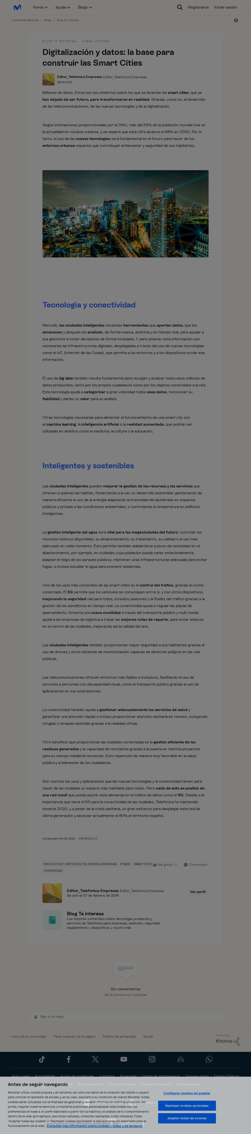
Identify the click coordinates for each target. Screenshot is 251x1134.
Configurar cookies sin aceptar (186, 1093)
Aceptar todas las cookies (187, 1118)
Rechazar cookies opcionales (187, 1106)
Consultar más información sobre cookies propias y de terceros (94, 1126)
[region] (125, 1105)
